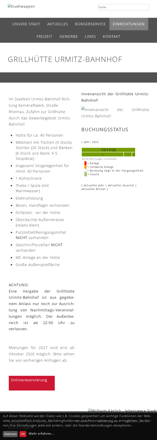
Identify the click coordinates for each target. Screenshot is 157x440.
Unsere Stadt (26, 23)
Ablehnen (10, 434)
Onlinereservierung (29, 379)
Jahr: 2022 (91, 142)
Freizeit (45, 36)
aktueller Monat (93, 189)
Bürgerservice (90, 23)
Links (90, 36)
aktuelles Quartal (121, 185)
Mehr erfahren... (41, 433)
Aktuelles (57, 23)
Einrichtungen (129, 23)
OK (23, 434)
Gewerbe (68, 36)
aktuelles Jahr (94, 185)
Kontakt (111, 36)
